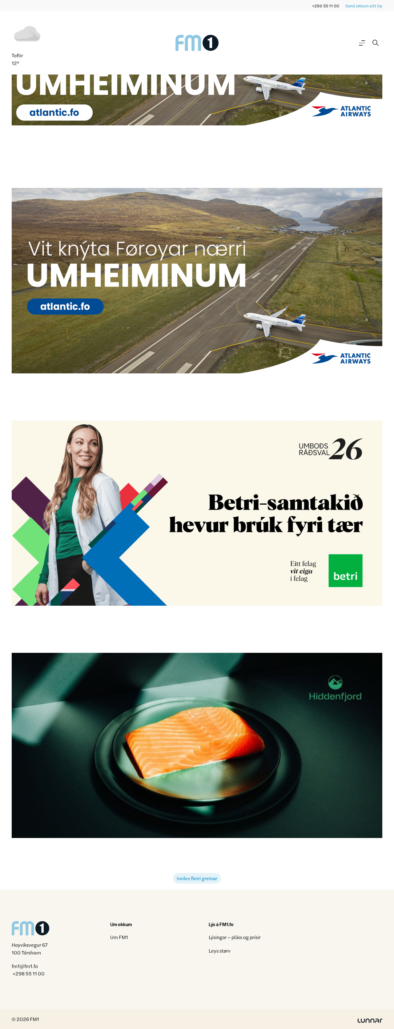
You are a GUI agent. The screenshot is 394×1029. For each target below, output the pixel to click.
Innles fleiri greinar (197, 878)
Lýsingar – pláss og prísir (235, 937)
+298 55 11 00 (325, 6)
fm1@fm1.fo (25, 965)
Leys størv (220, 950)
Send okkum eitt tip (363, 6)
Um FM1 (119, 937)
